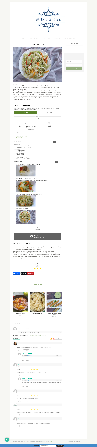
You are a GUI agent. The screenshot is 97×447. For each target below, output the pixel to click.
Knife (17, 138)
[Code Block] (33, 332)
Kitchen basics (57, 38)
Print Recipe (25, 112)
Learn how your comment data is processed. (37, 335)
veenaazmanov (21, 343)
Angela (19, 404)
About (23, 38)
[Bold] (20, 332)
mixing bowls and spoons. (21, 136)
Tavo (19, 364)
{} (36, 332)
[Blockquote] (31, 332)
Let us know (36, 237)
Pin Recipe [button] (50, 112)
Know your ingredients (69, 38)
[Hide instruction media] (59, 162)
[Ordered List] (27, 332)
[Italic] (21, 332)
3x (59, 142)
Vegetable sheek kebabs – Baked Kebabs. (54, 314)
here (38, 441)
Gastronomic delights (34, 38)
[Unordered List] (29, 332)
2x (57, 142)
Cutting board (19, 137)
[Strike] (25, 332)
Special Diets (47, 38)
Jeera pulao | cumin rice (37, 313)
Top (83, 441)
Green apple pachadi (20, 313)
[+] (38, 332)
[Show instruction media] (56, 162)
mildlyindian (17, 277)
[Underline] (23, 332)
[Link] (34, 332)
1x (54, 142)
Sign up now (36, 445)
